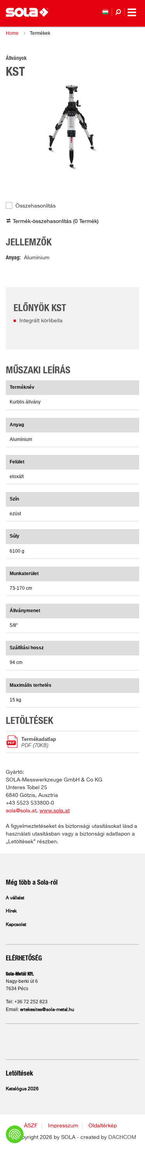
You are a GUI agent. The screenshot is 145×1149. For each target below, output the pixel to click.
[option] (72, 126)
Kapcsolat (16, 925)
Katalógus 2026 (22, 1089)
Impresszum (63, 1126)
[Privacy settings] (15, 1134)
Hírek (11, 911)
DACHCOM (122, 1137)
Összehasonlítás (35, 206)
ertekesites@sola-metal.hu (47, 1010)
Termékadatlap (38, 742)
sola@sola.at (21, 811)
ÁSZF (31, 1126)
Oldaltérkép (103, 1126)
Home (12, 33)
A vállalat (15, 898)
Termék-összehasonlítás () (56, 221)
